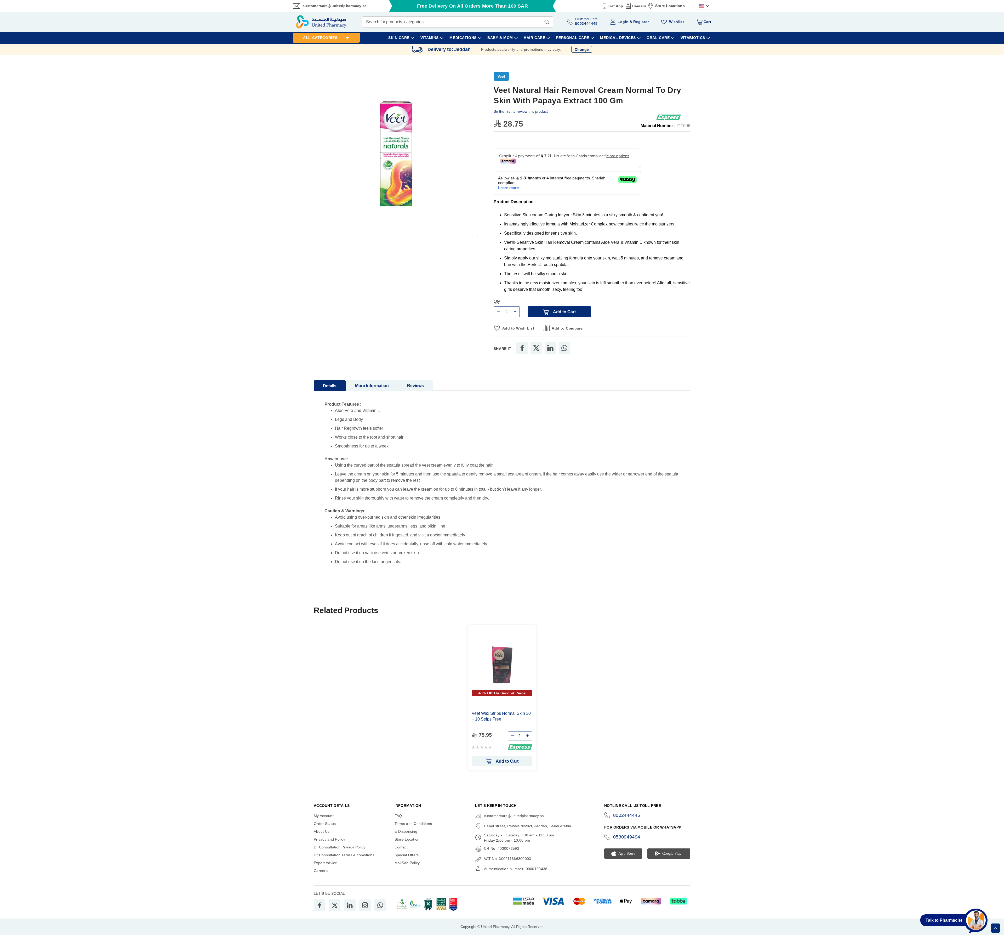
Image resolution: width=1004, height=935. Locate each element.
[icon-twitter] (334, 905)
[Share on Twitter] (536, 348)
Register (641, 22)
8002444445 (626, 815)
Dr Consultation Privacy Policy (339, 847)
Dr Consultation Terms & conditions (344, 855)
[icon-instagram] (365, 905)
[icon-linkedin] (350, 905)
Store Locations (670, 6)
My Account (324, 816)
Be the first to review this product (521, 111)
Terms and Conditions (413, 823)
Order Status (325, 823)
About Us (321, 831)
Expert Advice (325, 863)
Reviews (415, 385)
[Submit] (546, 20)
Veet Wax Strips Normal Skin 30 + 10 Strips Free (501, 716)
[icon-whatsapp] (380, 905)
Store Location (407, 839)
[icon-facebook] (319, 905)
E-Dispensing (406, 831)
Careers (639, 6)
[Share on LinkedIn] (550, 348)
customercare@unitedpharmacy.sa (335, 6)
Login (623, 22)
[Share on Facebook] (522, 348)
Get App (615, 6)
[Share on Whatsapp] (564, 348)
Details (329, 386)
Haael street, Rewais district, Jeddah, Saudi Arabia (527, 826)
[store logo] (321, 22)
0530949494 (626, 837)
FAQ (398, 816)
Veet (501, 76)
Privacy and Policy (329, 839)
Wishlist (676, 22)
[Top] (995, 928)
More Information (372, 385)
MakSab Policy (407, 863)
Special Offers (407, 855)
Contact (401, 847)
